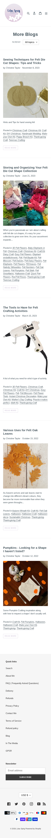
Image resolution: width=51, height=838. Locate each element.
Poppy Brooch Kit (24, 137)
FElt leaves (31, 264)
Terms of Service (13, 721)
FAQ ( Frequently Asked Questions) (22, 683)
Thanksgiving (37, 517)
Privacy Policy (12, 706)
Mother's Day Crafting (22, 399)
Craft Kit (41, 251)
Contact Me (11, 713)
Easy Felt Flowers (23, 254)
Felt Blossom (26, 393)
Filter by (16, 42)
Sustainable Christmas (19, 517)
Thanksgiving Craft (36, 277)
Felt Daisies (17, 261)
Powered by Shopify (33, 829)
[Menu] (46, 13)
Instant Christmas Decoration (22, 396)
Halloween (16, 514)
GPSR (9, 751)
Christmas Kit (34, 130)
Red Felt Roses (19, 277)
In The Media (12, 743)
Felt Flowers (19, 264)
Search (9, 668)
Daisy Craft (8, 254)
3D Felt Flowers (19, 248)
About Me (10, 676)
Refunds (9, 698)
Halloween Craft (22, 273)
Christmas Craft (19, 130)
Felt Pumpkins (17, 270)
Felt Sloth (30, 270)
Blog (8, 736)
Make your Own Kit (28, 625)
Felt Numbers (28, 267)
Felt (20, 257)
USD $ (24, 795)
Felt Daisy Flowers (33, 261)
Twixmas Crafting (17, 140)
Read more (10, 148)
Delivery (9, 691)
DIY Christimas (14, 133)
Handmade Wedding (31, 133)
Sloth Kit (14, 403)
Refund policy (12, 728)
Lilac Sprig (21, 829)
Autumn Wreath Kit (21, 510)
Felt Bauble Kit (30, 257)
